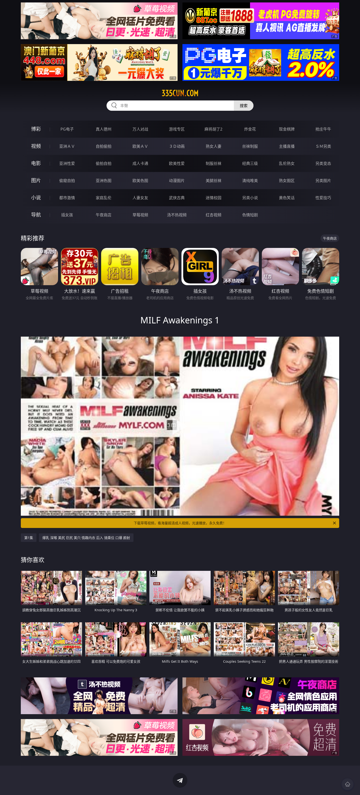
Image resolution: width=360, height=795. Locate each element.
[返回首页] (347, 784)
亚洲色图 (103, 180)
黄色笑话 (287, 197)
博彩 (36, 129)
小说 (36, 197)
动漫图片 (177, 180)
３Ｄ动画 (177, 146)
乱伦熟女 (287, 163)
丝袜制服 (250, 146)
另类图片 (323, 180)
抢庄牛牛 (323, 129)
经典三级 (250, 163)
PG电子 (67, 129)
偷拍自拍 (103, 163)
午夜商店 (103, 215)
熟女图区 (287, 180)
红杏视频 (213, 215)
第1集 (28, 537)
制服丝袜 (213, 163)
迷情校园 (213, 197)
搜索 (244, 105)
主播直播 (287, 146)
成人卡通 (140, 163)
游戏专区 (177, 129)
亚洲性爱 (67, 163)
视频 (36, 146)
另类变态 (323, 163)
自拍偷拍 (103, 146)
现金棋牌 (287, 129)
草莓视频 (140, 215)
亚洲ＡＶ (67, 146)
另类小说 (250, 197)
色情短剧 (250, 215)
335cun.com (180, 93)
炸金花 (250, 129)
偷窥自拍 (67, 180)
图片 (36, 180)
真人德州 (103, 129)
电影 (36, 163)
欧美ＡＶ (140, 146)
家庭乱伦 (103, 197)
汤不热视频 (177, 215)
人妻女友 (140, 197)
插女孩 (67, 215)
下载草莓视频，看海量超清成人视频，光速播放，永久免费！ (180, 523)
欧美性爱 (177, 163)
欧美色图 (140, 180)
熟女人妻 (213, 146)
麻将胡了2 (213, 129)
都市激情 (67, 197)
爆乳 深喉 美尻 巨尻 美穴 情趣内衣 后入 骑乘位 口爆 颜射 (86, 537)
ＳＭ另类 (323, 146)
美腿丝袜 (213, 180)
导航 (36, 214)
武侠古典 (177, 197)
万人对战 (140, 129)
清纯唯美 (250, 180)
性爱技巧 (323, 197)
